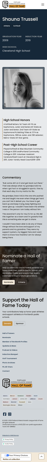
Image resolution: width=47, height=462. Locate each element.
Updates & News (9, 346)
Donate (7, 323)
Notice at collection (11, 459)
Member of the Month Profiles (14, 342)
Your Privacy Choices (18, 455)
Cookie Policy (9, 444)
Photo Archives (8, 363)
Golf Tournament (9, 358)
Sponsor (20, 323)
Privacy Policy (9, 439)
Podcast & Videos (9, 350)
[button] (42, 4)
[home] (13, 4)
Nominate (8, 282)
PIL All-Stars (7, 367)
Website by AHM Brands (10, 435)
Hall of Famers (8, 333)
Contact (6, 371)
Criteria (21, 282)
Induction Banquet (10, 354)
